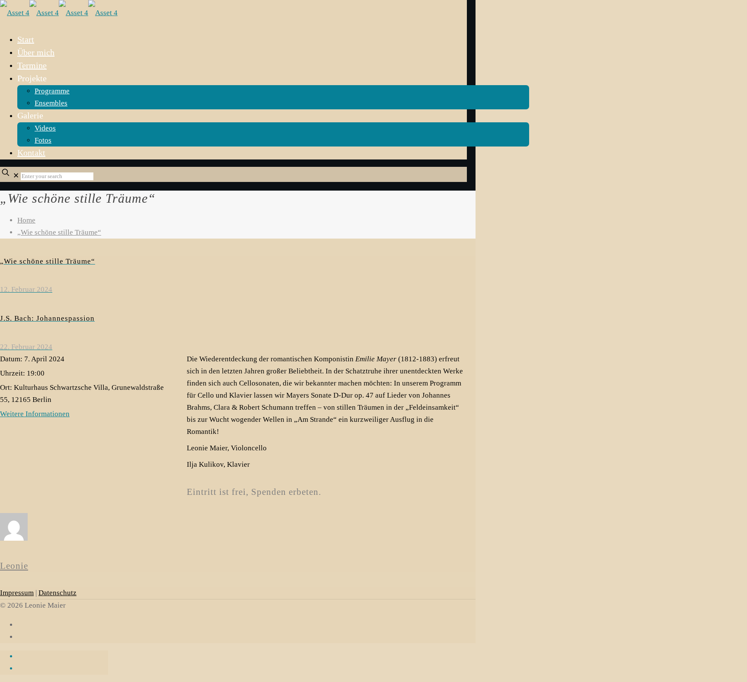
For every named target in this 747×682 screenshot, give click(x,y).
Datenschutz (57, 593)
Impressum (17, 593)
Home (26, 220)
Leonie (14, 566)
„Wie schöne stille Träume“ (59, 232)
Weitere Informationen (35, 414)
